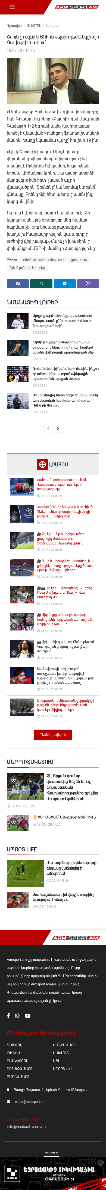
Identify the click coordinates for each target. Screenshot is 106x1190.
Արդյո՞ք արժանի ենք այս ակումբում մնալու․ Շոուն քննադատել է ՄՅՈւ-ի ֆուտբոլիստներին (62, 320)
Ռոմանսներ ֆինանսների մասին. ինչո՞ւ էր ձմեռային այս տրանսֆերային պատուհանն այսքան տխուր (66, 373)
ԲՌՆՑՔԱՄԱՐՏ (19, 1069)
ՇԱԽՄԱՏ (61, 1053)
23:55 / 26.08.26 (51, 631)
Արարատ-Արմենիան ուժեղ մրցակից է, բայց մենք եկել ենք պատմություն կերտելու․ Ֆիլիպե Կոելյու (66, 705)
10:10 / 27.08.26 (51, 496)
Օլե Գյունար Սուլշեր (27, 268)
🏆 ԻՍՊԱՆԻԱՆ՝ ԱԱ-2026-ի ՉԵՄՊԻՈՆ (64, 817)
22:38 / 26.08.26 (51, 689)
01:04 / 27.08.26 (51, 604)
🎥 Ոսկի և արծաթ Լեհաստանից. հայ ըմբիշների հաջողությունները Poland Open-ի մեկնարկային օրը (65, 565)
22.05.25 (41, 332)
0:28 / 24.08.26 (59, 880)
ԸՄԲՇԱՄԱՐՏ (18, 1077)
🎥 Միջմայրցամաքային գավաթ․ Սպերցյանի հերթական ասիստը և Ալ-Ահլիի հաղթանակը (65, 619)
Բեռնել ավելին (53, 735)
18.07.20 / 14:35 (21, 50)
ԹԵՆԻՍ (13, 1053)
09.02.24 (41, 385)
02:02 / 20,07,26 (48, 824)
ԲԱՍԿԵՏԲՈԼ (17, 1061)
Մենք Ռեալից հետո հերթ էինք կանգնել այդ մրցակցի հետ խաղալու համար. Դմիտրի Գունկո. (65, 400)
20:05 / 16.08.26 (46, 906)
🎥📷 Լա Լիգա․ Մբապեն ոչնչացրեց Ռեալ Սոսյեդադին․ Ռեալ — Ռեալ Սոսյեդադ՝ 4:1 (64, 592)
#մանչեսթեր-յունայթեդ (44, 260)
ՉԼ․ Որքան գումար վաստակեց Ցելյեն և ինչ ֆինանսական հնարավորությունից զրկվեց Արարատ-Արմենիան (72, 787)
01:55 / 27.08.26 (51, 523)
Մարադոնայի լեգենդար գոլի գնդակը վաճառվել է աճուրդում (71, 868)
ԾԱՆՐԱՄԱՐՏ (64, 1045)
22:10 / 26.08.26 (51, 716)
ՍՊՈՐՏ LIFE (63, 1069)
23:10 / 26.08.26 (51, 658)
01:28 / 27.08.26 (51, 577)
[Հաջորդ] (58, 428)
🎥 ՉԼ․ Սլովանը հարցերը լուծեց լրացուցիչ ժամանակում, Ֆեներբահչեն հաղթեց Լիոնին (60, 538)
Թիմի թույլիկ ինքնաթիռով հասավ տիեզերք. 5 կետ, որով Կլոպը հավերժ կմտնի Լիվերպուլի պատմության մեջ (63, 347)
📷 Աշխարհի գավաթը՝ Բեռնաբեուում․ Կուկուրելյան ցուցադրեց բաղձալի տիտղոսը (66, 646)
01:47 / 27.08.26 (51, 550)
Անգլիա (52, 26)
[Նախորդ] (48, 428)
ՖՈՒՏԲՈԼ (34, 26)
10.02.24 (41, 359)
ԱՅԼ (56, 1061)
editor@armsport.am (30, 1102)
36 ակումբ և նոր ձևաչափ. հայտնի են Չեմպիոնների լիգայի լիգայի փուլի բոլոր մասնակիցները (65, 511)
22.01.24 (41, 412)
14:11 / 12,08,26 (22, 806)
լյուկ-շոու (79, 260)
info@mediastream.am (26, 1126)
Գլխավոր (14, 26)
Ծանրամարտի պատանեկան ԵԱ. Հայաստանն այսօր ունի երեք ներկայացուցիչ (62, 484)
